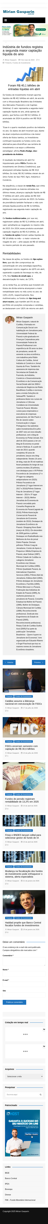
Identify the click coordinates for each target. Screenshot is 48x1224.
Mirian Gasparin (11, 60)
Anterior (10, 662)
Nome (6, 970)
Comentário (8, 956)
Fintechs (8, 63)
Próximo (37, 662)
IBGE (7, 1173)
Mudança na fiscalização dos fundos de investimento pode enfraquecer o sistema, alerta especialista (24, 874)
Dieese (8, 1195)
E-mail (6, 980)
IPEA (7, 1184)
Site (4, 991)
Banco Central (11, 1178)
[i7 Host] (22, 1133)
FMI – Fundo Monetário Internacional (20, 1200)
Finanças (9, 696)
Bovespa (8, 1189)
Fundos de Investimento (21, 63)
